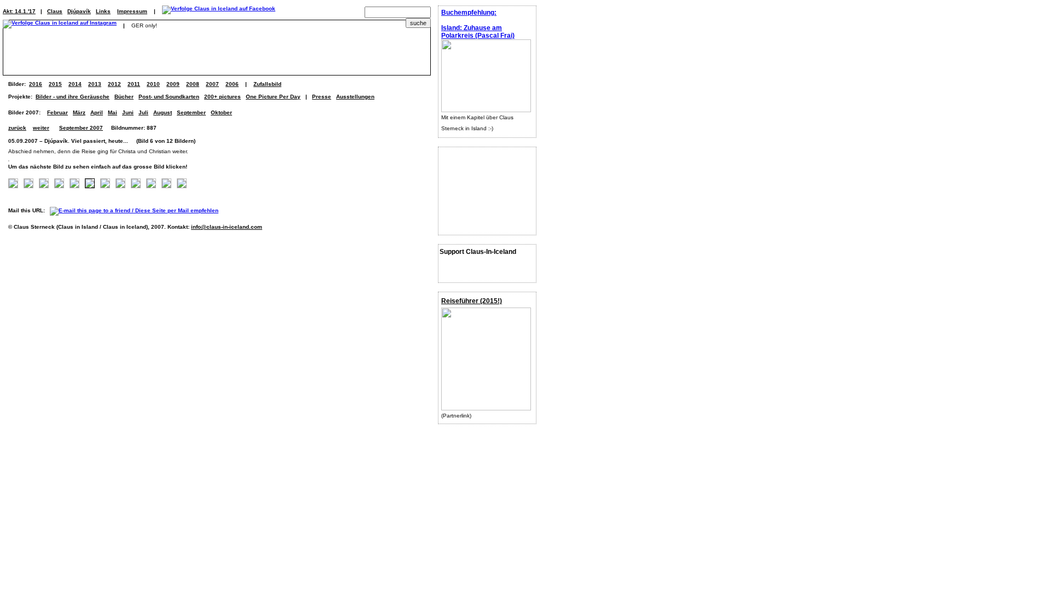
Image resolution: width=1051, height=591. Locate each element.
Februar (57, 112)
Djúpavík (79, 11)
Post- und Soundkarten (168, 97)
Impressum (132, 11)
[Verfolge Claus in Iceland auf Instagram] (60, 25)
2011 (134, 84)
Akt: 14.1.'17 (19, 11)
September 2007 (81, 128)
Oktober (221, 112)
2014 (75, 84)
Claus (54, 11)
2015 (55, 84)
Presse (321, 97)
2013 (94, 84)
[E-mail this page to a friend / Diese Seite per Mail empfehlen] (137, 210)
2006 (232, 84)
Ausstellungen (355, 97)
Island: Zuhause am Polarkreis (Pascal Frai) (478, 31)
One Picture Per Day (273, 97)
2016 (35, 84)
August (162, 112)
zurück (17, 128)
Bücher (124, 97)
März (79, 112)
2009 (173, 84)
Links (103, 11)
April (96, 112)
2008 (192, 84)
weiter (41, 128)
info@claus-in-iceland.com (226, 227)
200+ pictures (222, 97)
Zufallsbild (267, 84)
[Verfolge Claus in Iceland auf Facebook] (218, 11)
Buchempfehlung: (468, 12)
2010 (153, 84)
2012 (114, 84)
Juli (143, 112)
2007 (212, 84)
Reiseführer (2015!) (471, 301)
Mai (112, 112)
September (191, 112)
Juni (128, 112)
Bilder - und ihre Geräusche (72, 97)
